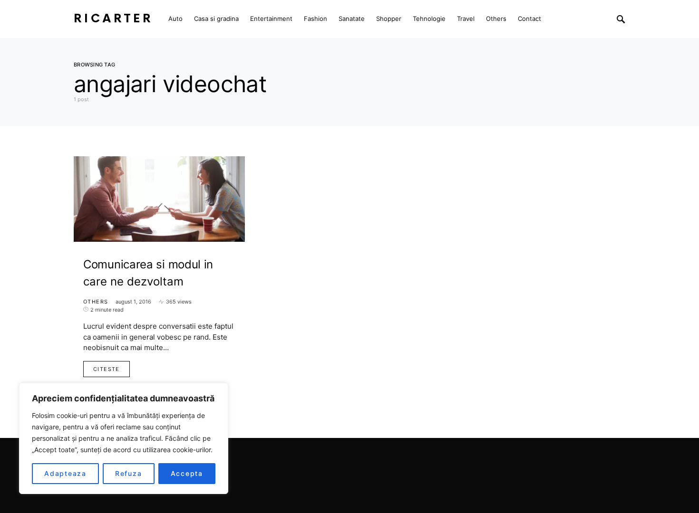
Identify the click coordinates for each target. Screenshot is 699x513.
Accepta (187, 473)
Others (95, 301)
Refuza (128, 473)
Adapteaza (65, 473)
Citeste (106, 369)
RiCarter (113, 19)
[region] (123, 438)
